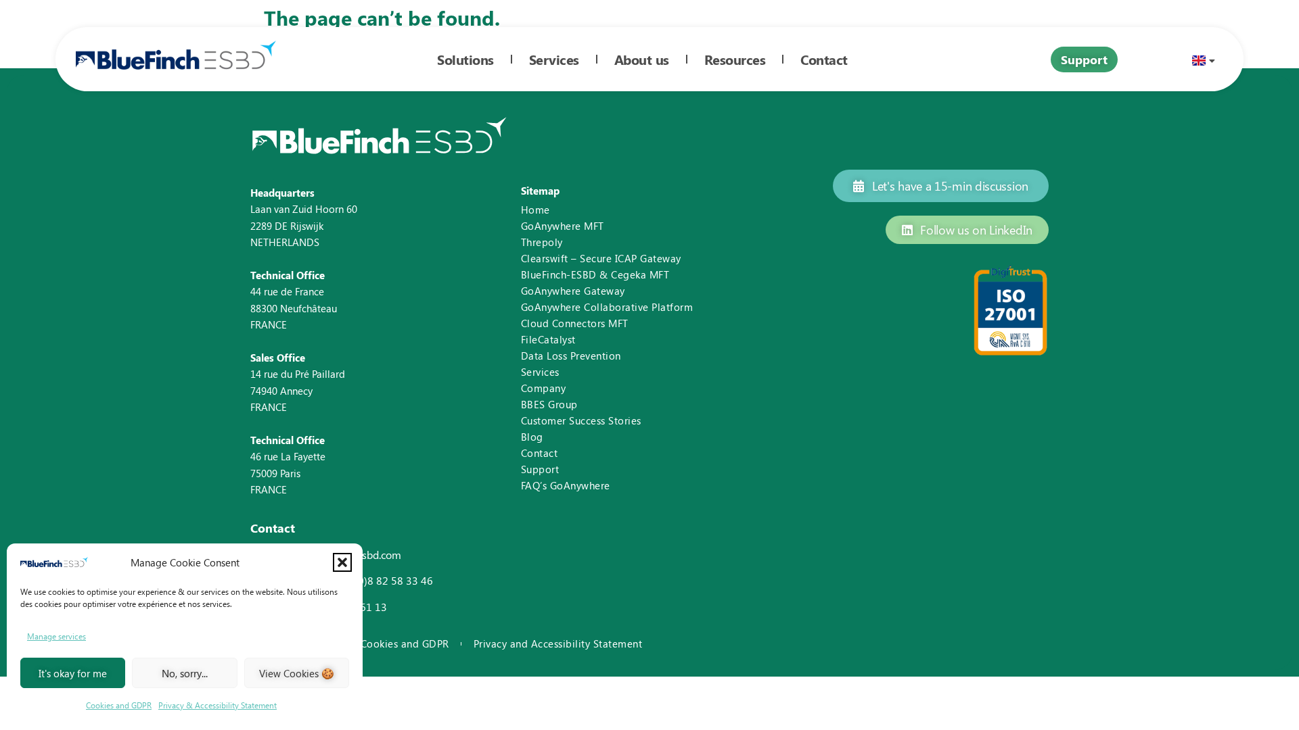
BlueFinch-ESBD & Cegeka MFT (595, 274)
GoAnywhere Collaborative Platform (607, 307)
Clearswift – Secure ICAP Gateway (601, 258)
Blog (532, 436)
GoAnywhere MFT (562, 226)
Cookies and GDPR (119, 705)
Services (540, 372)
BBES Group (549, 404)
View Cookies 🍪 (296, 673)
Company (543, 388)
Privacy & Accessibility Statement (217, 705)
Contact (539, 453)
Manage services (56, 636)
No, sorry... (185, 673)
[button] (342, 562)
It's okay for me (73, 673)
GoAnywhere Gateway (573, 290)
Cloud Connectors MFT (575, 323)
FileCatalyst (548, 339)
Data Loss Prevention (571, 355)
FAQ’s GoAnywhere (565, 485)
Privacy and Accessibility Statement (558, 644)
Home (535, 209)
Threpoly (542, 242)
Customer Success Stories (581, 420)
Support (540, 469)
